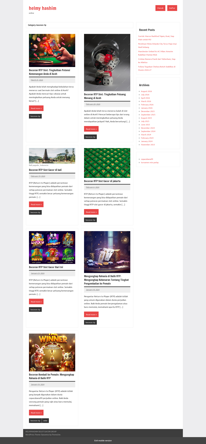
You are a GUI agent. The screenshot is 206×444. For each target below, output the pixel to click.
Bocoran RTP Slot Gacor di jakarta (102, 181)
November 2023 (148, 144)
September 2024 (148, 131)
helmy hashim (42, 8)
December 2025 (148, 111)
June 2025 (145, 124)
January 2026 (146, 108)
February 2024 (147, 138)
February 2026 (147, 104)
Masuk (160, 8)
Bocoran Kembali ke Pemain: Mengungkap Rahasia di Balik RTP (51, 376)
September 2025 (148, 114)
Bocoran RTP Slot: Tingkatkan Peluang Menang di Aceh (105, 96)
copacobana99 (147, 159)
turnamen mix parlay (150, 162)
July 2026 (145, 94)
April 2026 (145, 98)
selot (45, 420)
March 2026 (146, 101)
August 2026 (146, 91)
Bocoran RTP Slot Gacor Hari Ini (46, 267)
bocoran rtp (35, 116)
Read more (35, 108)
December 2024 (148, 128)
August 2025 (146, 118)
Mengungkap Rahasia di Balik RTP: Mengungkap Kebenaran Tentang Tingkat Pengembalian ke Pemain (106, 279)
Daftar (172, 8)
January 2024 (146, 141)
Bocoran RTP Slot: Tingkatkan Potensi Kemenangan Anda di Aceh (49, 72)
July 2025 (145, 121)
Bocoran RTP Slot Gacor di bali (45, 170)
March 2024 (146, 134)
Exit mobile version (103, 440)
